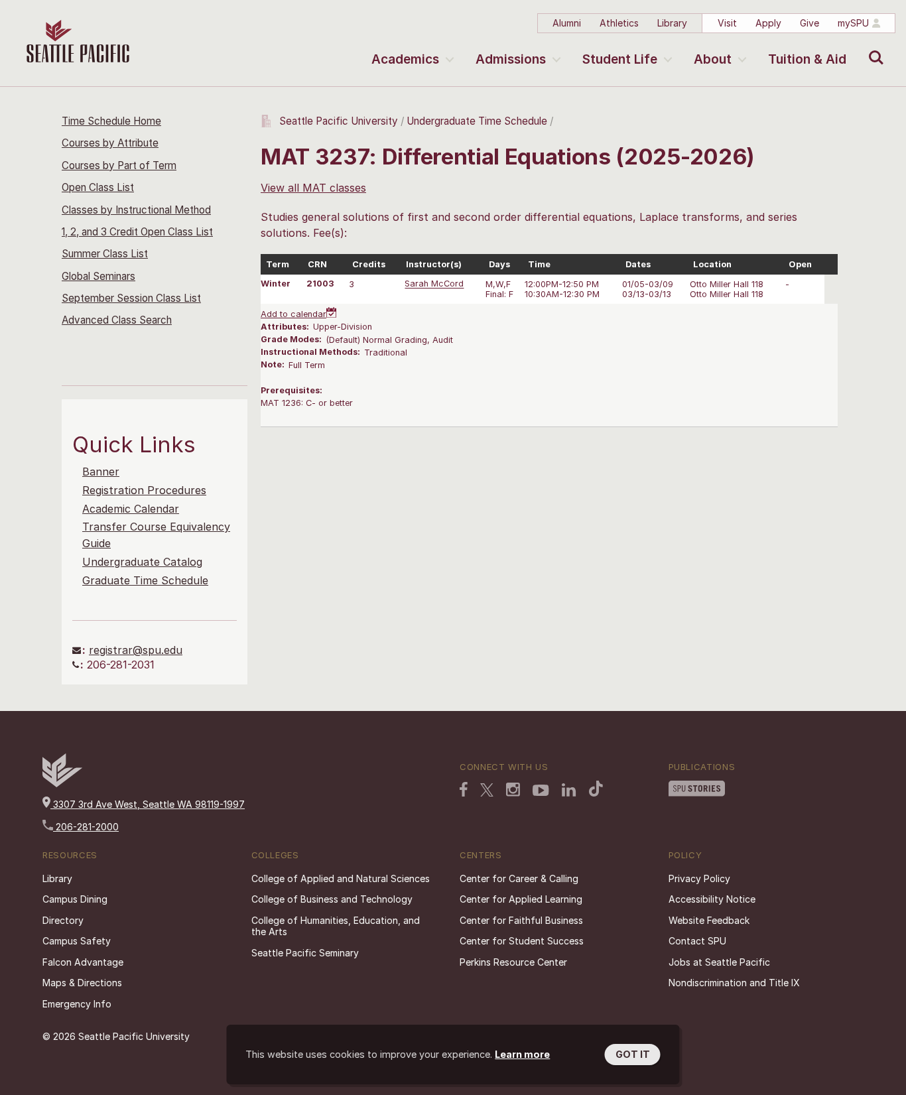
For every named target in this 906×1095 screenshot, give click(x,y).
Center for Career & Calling (519, 878)
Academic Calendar (130, 508)
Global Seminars (98, 276)
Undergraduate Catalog (142, 561)
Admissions (511, 59)
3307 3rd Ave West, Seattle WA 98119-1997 (147, 804)
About (713, 59)
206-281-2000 (86, 826)
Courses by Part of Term (119, 165)
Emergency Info (76, 1003)
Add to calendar (293, 314)
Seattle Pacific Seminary (305, 952)
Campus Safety (76, 940)
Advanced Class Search (117, 320)
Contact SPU (697, 940)
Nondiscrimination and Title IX (734, 982)
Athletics (619, 23)
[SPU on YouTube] (541, 791)
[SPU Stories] (697, 789)
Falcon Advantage (82, 962)
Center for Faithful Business (521, 920)
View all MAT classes (313, 187)
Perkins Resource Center (513, 962)
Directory (63, 920)
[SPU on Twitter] (486, 790)
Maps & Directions (82, 982)
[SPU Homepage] (62, 783)
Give (809, 23)
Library (672, 23)
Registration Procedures (144, 490)
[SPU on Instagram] (513, 790)
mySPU (853, 23)
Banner (100, 471)
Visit (727, 23)
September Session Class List (131, 298)
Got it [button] (632, 1054)
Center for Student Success (522, 940)
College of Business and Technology (332, 899)
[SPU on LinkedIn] (569, 790)
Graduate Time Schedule (145, 580)
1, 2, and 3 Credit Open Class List (137, 231)
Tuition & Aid (807, 59)
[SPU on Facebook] (464, 789)
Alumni (566, 23)
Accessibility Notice (712, 899)
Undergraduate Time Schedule (477, 121)
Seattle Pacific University (338, 121)
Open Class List (98, 187)
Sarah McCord (434, 284)
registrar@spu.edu (135, 650)
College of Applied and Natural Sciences (340, 878)
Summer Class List (105, 253)
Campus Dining (74, 899)
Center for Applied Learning (521, 899)
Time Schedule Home (111, 121)
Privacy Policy (699, 878)
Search (873, 48)
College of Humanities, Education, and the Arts (335, 926)
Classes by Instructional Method (136, 210)
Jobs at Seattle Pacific (719, 962)
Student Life (619, 59)
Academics (405, 59)
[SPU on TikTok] (596, 789)
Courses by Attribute (110, 143)
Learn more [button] (522, 1054)
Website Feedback (709, 920)
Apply (768, 23)
